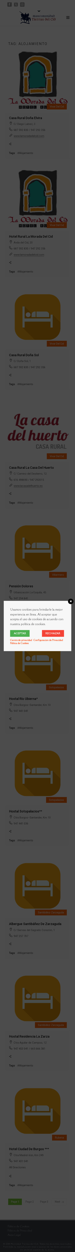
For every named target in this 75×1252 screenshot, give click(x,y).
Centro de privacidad (21, 640)
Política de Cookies (19, 643)
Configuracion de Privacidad (48, 640)
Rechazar (53, 633)
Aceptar (20, 633)
